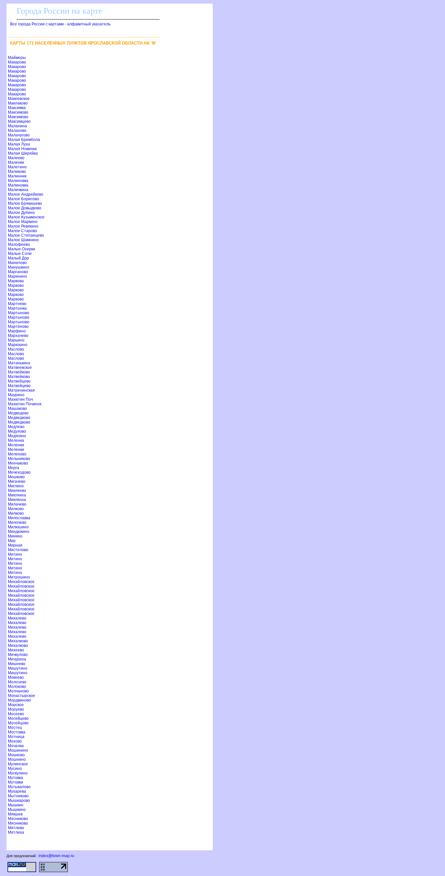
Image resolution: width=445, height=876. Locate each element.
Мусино (15, 768)
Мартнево (17, 303)
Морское (16, 704)
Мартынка (17, 308)
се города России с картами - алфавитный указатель (60, 24)
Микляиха (17, 495)
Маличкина (18, 190)
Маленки (16, 162)
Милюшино (18, 527)
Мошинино (18, 750)
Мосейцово (18, 723)
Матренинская (21, 390)
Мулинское (18, 764)
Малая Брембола (24, 139)
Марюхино (17, 344)
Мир (12, 540)
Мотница (16, 736)
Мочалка (16, 746)
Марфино (17, 331)
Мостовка (16, 732)
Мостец (15, 727)
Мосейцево (18, 718)
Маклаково (18, 103)
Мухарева (17, 791)
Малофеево (19, 244)
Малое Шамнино (23, 240)
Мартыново (18, 313)
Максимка (17, 107)
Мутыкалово (19, 787)
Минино (15, 536)
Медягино (17, 436)
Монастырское (21, 695)
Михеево (16, 650)
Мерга (13, 468)
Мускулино (18, 773)
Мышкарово (19, 800)
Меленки (16, 445)
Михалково (18, 641)
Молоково (17, 686)
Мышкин (15, 805)
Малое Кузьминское (26, 217)
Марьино (16, 340)
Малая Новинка (22, 148)
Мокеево (16, 677)
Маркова (16, 281)
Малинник (17, 176)
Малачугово (19, 135)
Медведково (19, 417)
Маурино (16, 395)
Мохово (15, 741)
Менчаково (18, 463)
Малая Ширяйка (23, 153)
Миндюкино (18, 531)
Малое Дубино (21, 212)
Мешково (16, 477)
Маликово (17, 171)
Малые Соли (20, 253)
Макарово (17, 62)
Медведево (18, 413)
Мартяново (18, 326)
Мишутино (17, 668)
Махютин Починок (24, 404)
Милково (16, 509)
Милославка (19, 518)
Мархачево (18, 335)
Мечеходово (19, 472)
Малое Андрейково (25, 194)
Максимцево (19, 121)
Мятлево (16, 828)
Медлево (16, 426)
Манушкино (18, 267)
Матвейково (19, 372)
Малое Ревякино (23, 226)
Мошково (16, 755)
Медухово (17, 431)
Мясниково (18, 818)
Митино (15, 554)
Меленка (16, 440)
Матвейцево (19, 381)
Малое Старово (22, 231)
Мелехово (17, 454)
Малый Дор (18, 258)
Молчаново (18, 691)
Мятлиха (16, 832)
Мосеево (16, 714)
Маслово (16, 349)
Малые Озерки (21, 249)
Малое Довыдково (24, 208)
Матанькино (19, 363)
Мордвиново (19, 700)
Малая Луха (19, 144)
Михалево (17, 618)
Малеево (16, 158)
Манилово (17, 262)
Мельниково (19, 458)
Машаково (17, 408)
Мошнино (17, 759)
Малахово (17, 130)
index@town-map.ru (56, 856)
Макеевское (19, 98)
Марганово (18, 272)
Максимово (18, 112)
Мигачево (16, 481)
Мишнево (16, 663)
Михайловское (21, 581)
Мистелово (18, 550)
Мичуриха (17, 659)
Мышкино (17, 809)
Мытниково (18, 796)
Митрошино (19, 577)
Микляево (17, 490)
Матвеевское (20, 367)
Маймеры (17, 57)
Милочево (17, 522)
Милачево (17, 504)
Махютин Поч (20, 399)
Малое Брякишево (25, 203)
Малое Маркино (22, 221)
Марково (16, 285)
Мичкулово (18, 654)
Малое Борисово (23, 199)
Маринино (17, 276)
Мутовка (15, 777)
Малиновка (18, 180)
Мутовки (15, 782)
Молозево (17, 682)
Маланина (17, 126)
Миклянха (17, 499)
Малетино (17, 167)
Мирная (15, 545)
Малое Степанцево (26, 235)
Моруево (16, 709)
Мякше (15, 814)
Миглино (16, 486)
